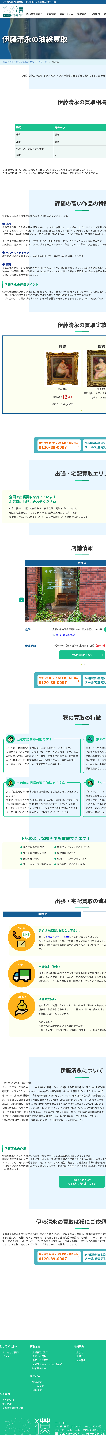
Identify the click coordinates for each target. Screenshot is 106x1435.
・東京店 (78, 1352)
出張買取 (42, 914)
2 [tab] (82, 664)
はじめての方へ (8, 1346)
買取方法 (35, 1346)
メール (58, 936)
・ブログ (4, 1356)
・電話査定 (36, 1381)
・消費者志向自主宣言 (11, 1408)
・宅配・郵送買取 (39, 1360)
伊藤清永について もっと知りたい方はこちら (82, 1181)
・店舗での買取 (38, 1356)
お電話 (49, 936)
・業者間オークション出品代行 (46, 1364)
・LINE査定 (36, 1389)
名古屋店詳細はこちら (82, 654)
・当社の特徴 (7, 1400)
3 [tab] (84, 664)
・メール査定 (37, 1385)
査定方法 (35, 1376)
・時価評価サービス (40, 1368)
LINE (66, 936)
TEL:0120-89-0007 (65, 635)
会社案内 (5, 1394)
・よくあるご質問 (9, 1352)
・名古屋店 (80, 1360)
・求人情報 (6, 1404)
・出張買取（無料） (40, 1352)
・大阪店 (78, 1356)
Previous (21, 600)
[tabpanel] (62, 374)
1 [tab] (82, 410)
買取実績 (51, 13)
